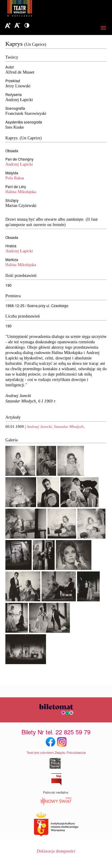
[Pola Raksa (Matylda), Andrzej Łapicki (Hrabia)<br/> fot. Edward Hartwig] (20, 474)
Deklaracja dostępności (56, 851)
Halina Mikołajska (20, 192)
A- (17, 25)
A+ (7, 25)
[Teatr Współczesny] (52, 9)
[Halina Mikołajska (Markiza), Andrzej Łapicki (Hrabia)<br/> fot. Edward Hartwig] (79, 506)
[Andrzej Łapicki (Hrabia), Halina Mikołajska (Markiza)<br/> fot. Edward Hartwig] (22, 600)
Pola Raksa (14, 178)
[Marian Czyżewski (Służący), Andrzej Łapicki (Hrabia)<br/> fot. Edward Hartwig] (44, 568)
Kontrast (27, 25)
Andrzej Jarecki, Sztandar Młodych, (56, 426)
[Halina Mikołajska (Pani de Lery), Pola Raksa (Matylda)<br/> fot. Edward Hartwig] (46, 474)
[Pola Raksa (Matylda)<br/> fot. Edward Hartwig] (70, 474)
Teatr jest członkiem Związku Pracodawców (56, 753)
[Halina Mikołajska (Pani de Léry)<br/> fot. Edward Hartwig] (20, 506)
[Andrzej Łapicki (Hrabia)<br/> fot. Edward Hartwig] (48, 506)
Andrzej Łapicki (19, 164)
